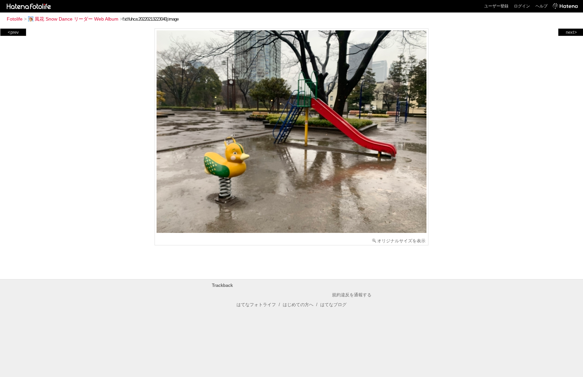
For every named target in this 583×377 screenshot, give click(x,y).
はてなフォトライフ (256, 304)
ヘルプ (541, 6)
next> (571, 32)
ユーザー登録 (496, 6)
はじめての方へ (298, 304)
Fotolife (15, 19)
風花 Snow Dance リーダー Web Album (76, 19)
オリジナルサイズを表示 (401, 240)
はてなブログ (333, 304)
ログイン (522, 6)
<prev (13, 32)
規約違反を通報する (351, 294)
